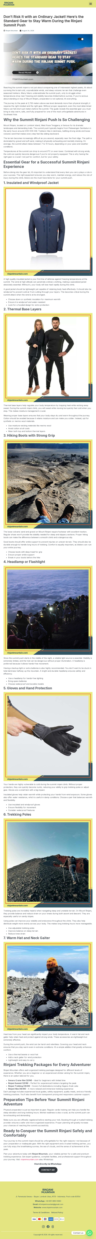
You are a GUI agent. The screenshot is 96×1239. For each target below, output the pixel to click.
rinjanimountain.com (29, 1159)
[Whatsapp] (89, 1233)
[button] (90, 4)
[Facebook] (48, 1226)
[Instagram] (43, 1226)
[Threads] (52, 1226)
